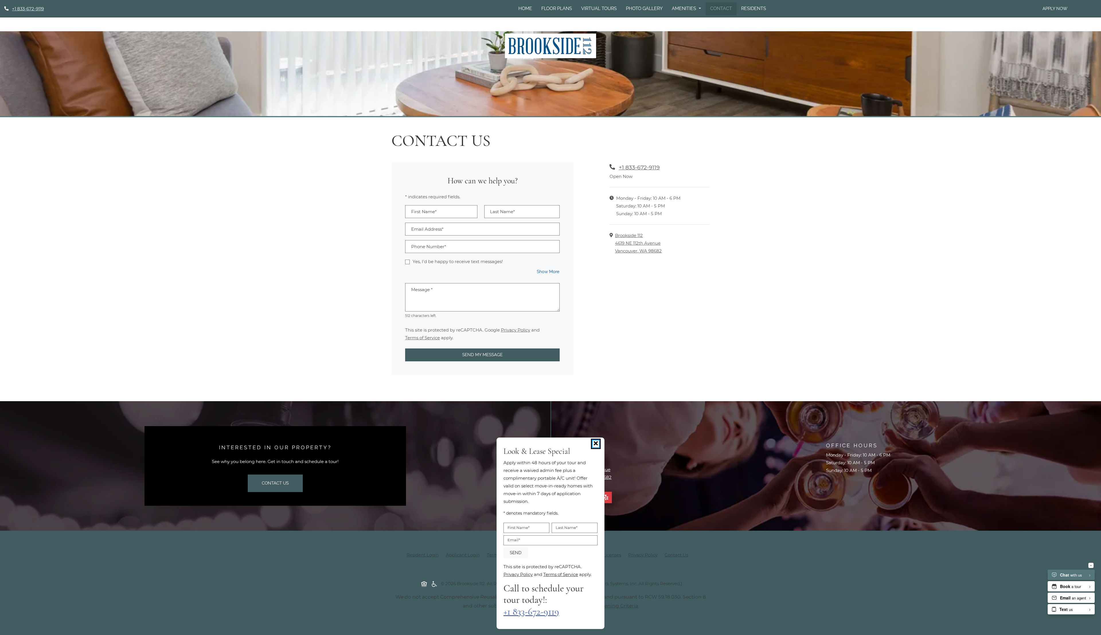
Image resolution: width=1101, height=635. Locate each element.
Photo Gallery (644, 8)
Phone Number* (428, 246)
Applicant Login (463, 555)
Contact (721, 8)
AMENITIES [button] (684, 8)
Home (525, 8)
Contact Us (275, 483)
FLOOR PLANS (556, 8)
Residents (753, 8)
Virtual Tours (599, 8)
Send (516, 552)
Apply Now (1055, 8)
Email (513, 540)
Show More (548, 271)
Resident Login (423, 555)
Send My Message (482, 354)
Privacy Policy (515, 330)
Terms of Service (422, 337)
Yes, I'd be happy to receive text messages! (458, 261)
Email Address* (427, 229)
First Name (518, 527)
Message (422, 289)
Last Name (566, 527)
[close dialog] (595, 444)
